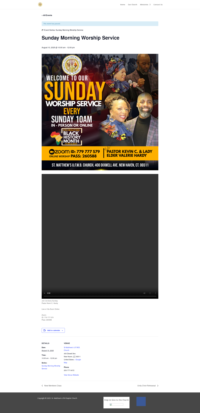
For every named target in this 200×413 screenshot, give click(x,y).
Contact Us (157, 5)
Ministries (144, 5)
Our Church (132, 5)
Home (122, 5)
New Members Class (52, 385)
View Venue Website (71, 375)
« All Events (47, 15)
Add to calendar (53, 330)
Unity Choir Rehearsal (146, 385)
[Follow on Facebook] (141, 401)
